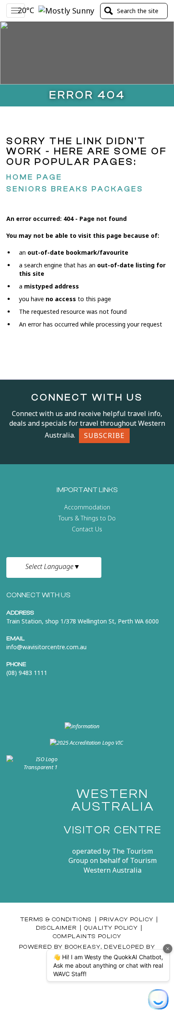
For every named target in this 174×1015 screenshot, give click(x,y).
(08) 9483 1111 (26, 673)
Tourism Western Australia (120, 865)
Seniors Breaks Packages (75, 189)
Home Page (34, 177)
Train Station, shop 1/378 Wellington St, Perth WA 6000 (82, 621)
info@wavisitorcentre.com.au (46, 647)
